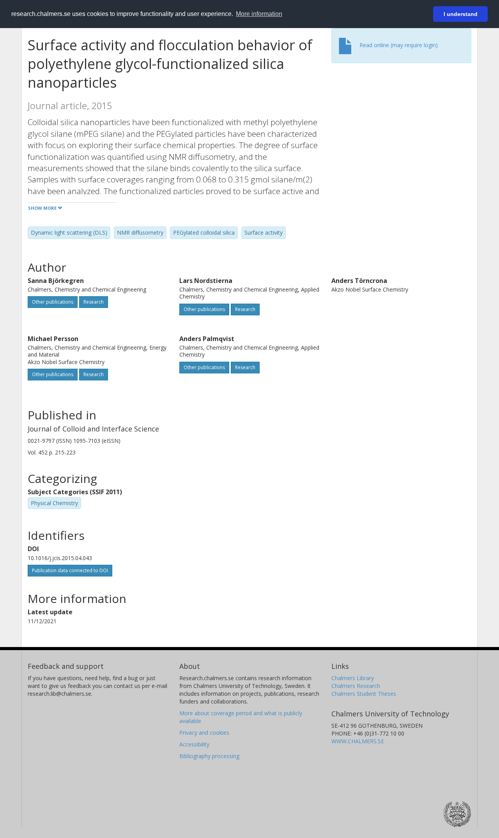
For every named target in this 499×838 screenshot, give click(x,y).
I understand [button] (461, 14)
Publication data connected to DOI (70, 570)
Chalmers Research (355, 685)
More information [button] (259, 14)
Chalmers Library (352, 678)
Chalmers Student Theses (363, 693)
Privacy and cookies (204, 732)
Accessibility (194, 744)
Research (93, 302)
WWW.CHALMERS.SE (357, 741)
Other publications (52, 302)
